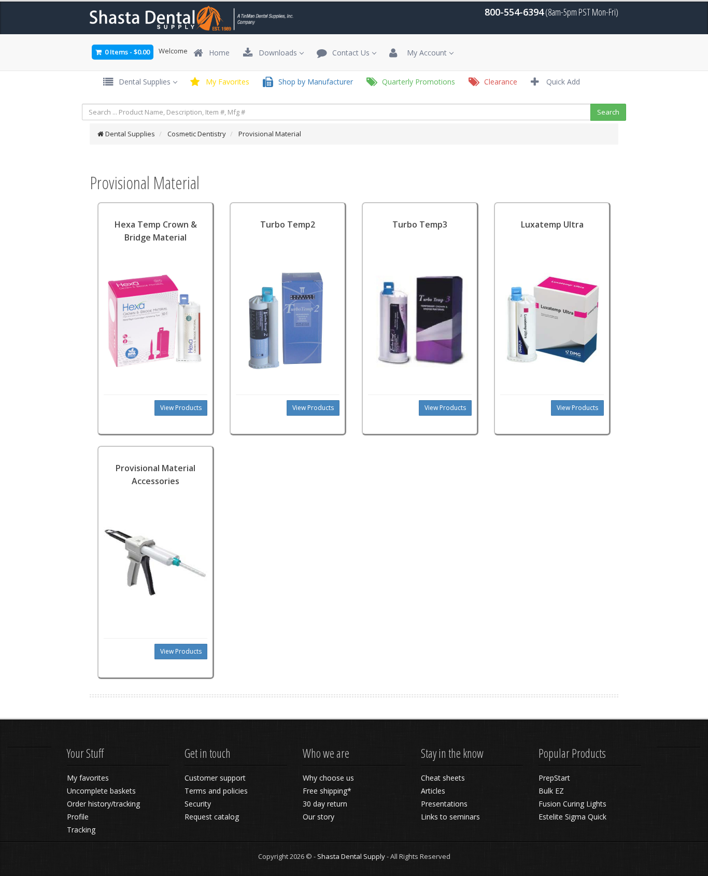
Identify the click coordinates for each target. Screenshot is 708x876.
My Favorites (225, 82)
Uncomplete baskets (101, 791)
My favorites (88, 778)
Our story (318, 817)
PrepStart (554, 778)
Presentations (444, 804)
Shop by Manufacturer (313, 82)
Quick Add (561, 82)
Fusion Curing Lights (572, 804)
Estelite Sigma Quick (572, 817)
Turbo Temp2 (287, 224)
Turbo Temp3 (419, 224)
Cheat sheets (443, 778)
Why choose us (328, 778)
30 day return (325, 804)
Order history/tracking (103, 804)
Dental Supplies (143, 82)
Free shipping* (327, 791)
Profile (78, 817)
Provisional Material (269, 133)
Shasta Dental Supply (351, 856)
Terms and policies (216, 791)
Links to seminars (450, 817)
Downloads (275, 53)
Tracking (81, 830)
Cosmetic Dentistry (196, 133)
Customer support (215, 778)
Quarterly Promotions (416, 82)
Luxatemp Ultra (552, 224)
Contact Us (349, 53)
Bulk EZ (551, 791)
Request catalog (212, 817)
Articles (433, 791)
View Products (181, 407)
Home (217, 53)
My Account (424, 53)
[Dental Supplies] (192, 17)
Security (198, 804)
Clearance (498, 82)
